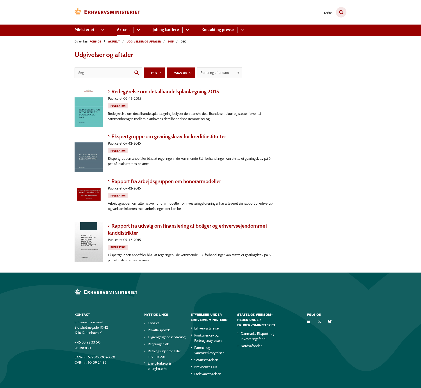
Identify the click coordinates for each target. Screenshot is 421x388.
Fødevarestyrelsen (207, 374)
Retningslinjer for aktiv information (164, 353)
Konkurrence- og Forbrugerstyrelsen (208, 338)
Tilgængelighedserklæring (166, 337)
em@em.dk (83, 347)
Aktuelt (123, 29)
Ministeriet (84, 29)
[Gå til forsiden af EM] (107, 12)
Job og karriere (166, 29)
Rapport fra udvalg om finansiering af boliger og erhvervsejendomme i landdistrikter (188, 229)
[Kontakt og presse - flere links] (241, 30)
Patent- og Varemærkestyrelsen (209, 350)
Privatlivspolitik (159, 330)
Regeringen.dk (158, 344)
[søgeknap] (136, 72)
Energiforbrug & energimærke (159, 366)
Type (154, 73)
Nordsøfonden (251, 346)
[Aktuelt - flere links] (138, 30)
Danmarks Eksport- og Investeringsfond (257, 336)
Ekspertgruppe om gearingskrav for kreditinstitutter (168, 136)
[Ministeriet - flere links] (102, 30)
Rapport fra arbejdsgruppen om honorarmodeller (166, 181)
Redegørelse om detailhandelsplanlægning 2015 (165, 91)
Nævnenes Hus (205, 367)
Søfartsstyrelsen (206, 360)
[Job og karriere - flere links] (186, 30)
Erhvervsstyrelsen (207, 328)
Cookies (153, 323)
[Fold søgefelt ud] (341, 12)
